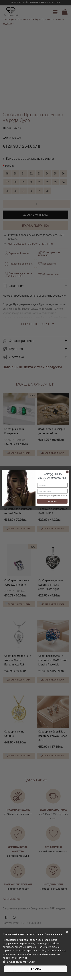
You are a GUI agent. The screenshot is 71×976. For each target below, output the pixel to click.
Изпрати (52, 501)
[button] (35, 962)
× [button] (67, 932)
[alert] (35, 952)
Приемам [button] (35, 968)
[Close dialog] (67, 472)
